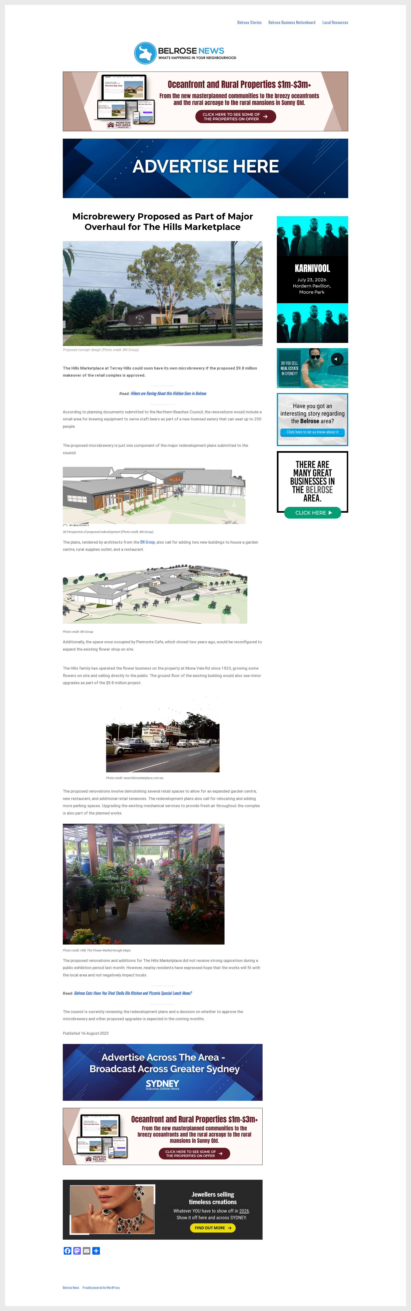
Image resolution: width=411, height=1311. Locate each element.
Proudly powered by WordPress (101, 1287)
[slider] (317, 339)
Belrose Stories (249, 22)
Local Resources (335, 22)
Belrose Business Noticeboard (292, 22)
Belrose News (71, 1287)
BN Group (147, 542)
